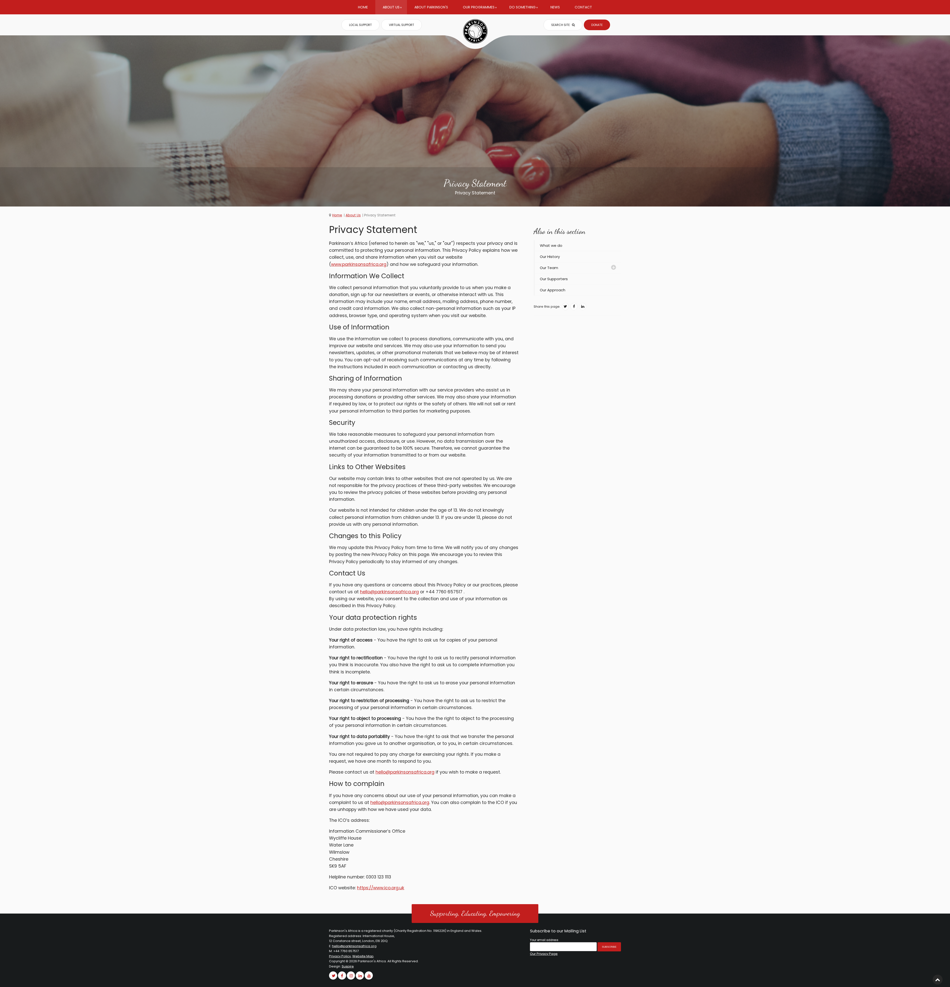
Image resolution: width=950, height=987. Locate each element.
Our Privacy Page (544, 954)
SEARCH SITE (560, 25)
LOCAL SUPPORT (360, 25)
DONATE (597, 25)
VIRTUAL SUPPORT (401, 25)
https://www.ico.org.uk (380, 888)
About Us (391, 7)
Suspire (348, 966)
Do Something (522, 7)
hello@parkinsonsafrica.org (389, 592)
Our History (550, 256)
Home (363, 7)
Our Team (549, 267)
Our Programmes (479, 7)
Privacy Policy (340, 956)
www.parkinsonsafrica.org (358, 264)
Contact (583, 7)
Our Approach (552, 290)
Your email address (544, 940)
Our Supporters (554, 278)
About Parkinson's (431, 7)
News (555, 7)
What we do (551, 245)
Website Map (363, 956)
